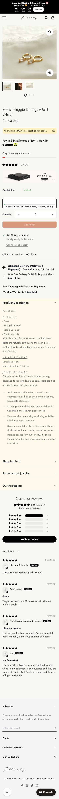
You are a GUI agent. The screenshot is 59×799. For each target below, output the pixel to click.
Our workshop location (17, 244)
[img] (9, 560)
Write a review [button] (30, 539)
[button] (53, 17)
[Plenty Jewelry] (29, 18)
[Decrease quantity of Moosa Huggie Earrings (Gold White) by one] (18, 214)
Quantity (6, 214)
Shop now (38, 9)
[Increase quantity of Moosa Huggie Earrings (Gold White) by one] (52, 214)
